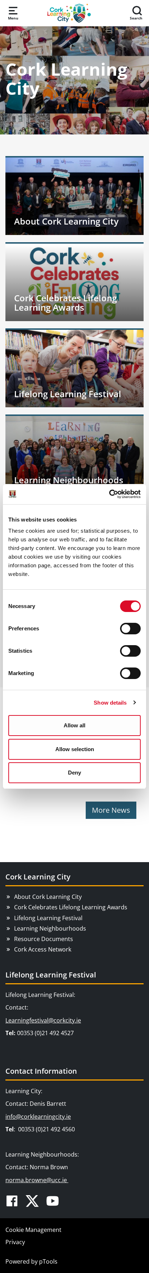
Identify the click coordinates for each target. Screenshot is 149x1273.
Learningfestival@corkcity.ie (43, 1020)
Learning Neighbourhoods (50, 928)
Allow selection (74, 749)
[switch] (130, 628)
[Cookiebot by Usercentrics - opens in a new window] (109, 494)
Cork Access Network (42, 949)
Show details (110, 703)
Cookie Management (33, 1230)
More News (111, 810)
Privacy (15, 1242)
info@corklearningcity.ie (38, 1117)
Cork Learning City (38, 877)
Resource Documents (43, 939)
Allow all (74, 725)
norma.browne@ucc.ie (36, 1180)
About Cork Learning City (48, 897)
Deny (74, 772)
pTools (48, 1261)
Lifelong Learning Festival (48, 918)
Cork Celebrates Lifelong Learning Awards (70, 907)
